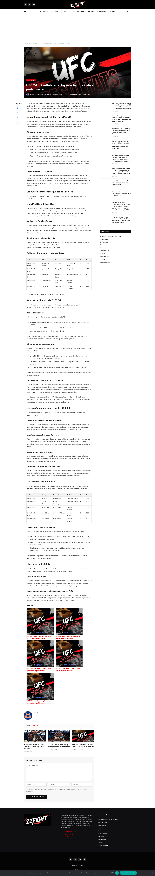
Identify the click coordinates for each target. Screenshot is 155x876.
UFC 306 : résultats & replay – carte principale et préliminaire (83, 746)
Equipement (101, 11)
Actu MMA (54, 11)
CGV (81, 865)
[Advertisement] (77, 28)
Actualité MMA (104, 239)
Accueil (26, 43)
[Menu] (25, 12)
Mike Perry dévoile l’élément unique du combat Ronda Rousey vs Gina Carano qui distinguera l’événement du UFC (121, 158)
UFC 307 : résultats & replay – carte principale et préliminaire (59, 746)
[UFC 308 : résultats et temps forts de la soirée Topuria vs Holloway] (35, 736)
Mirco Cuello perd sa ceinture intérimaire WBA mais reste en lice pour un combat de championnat (121, 131)
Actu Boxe (44, 11)
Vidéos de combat (105, 262)
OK (117, 873)
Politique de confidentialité (128, 873)
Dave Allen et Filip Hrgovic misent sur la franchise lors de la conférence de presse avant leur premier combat (121, 219)
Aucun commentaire (71, 94)
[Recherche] (130, 12)
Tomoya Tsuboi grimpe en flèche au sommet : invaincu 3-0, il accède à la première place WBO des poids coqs (121, 118)
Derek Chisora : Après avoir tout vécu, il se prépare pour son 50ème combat (121, 182)
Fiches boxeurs (104, 250)
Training (90, 11)
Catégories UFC (69, 834)
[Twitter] (17, 113)
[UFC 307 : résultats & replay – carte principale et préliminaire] (59, 736)
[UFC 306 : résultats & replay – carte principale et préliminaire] (83, 736)
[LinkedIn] (17, 117)
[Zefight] (77, 4)
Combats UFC (68, 837)
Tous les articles (33, 43)
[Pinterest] (17, 122)
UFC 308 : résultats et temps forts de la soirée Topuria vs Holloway (34, 747)
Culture (112, 11)
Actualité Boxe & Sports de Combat (110, 236)
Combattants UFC (70, 831)
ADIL (33, 94)
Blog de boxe (67, 11)
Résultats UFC (31, 80)
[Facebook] (17, 108)
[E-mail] (17, 126)
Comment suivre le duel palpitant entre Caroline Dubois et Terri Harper (121, 193)
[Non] (153, 873)
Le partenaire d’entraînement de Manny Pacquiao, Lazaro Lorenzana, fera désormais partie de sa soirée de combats (121, 171)
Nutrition (80, 11)
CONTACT (75, 865)
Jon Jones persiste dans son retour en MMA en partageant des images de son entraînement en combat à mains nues (121, 145)
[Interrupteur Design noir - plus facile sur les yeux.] (127, 11)
